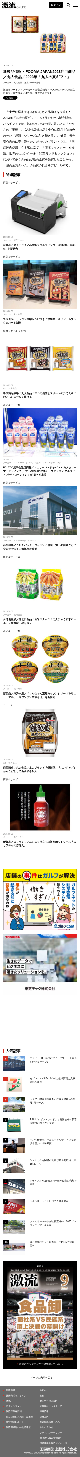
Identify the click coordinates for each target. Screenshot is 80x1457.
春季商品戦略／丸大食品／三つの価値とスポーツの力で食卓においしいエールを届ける (39, 395)
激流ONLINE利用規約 (50, 1438)
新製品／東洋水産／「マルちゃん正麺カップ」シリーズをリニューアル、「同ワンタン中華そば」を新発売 (39, 695)
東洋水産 (18, 689)
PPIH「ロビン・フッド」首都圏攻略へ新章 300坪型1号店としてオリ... (53, 1121)
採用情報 (44, 1411)
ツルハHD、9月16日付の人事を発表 (49, 1201)
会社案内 (44, 1417)
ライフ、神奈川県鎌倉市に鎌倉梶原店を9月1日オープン (52, 1101)
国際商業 (10, 1390)
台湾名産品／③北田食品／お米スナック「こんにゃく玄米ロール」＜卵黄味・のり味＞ (39, 621)
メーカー (7, 82)
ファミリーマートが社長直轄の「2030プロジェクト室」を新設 (53, 1223)
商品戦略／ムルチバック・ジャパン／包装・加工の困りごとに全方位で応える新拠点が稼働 (39, 547)
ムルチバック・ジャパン (25, 540)
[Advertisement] (40, 1021)
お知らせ (44, 1390)
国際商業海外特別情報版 (18, 1427)
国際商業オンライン (16, 1396)
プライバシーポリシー (51, 1433)
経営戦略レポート (15, 1422)
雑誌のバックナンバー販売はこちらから (41, 1364)
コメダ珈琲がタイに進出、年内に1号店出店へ (52, 1243)
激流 (8, 1401)
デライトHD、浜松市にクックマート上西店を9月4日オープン (53, 1060)
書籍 (42, 1396)
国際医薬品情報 (14, 1411)
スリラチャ (19, 837)
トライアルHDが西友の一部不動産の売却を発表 (53, 1182)
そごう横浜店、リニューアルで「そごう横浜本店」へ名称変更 (53, 1141)
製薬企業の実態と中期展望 (19, 1417)
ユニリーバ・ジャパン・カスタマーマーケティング (37, 463)
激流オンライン (11, 89)
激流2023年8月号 (32, 82)
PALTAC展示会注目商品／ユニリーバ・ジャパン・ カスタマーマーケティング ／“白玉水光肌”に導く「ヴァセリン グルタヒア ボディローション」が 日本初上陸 (39, 471)
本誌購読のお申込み (50, 1422)
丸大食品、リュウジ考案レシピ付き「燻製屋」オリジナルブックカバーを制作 (39, 321)
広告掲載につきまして (51, 1406)
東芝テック (19, 240)
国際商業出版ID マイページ (53, 1443)
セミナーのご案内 (48, 1401)
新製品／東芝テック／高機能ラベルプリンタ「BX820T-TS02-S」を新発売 (39, 246)
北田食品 (18, 615)
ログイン (56, 5)
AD (4, 388)
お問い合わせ (46, 1427)
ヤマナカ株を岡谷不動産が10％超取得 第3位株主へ (53, 1162)
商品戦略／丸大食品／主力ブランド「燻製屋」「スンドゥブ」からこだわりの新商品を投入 (39, 769)
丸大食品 (18, 82)
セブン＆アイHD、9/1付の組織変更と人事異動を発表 (52, 1080)
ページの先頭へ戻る (41, 1377)
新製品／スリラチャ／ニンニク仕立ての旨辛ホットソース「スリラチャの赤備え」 (39, 843)
